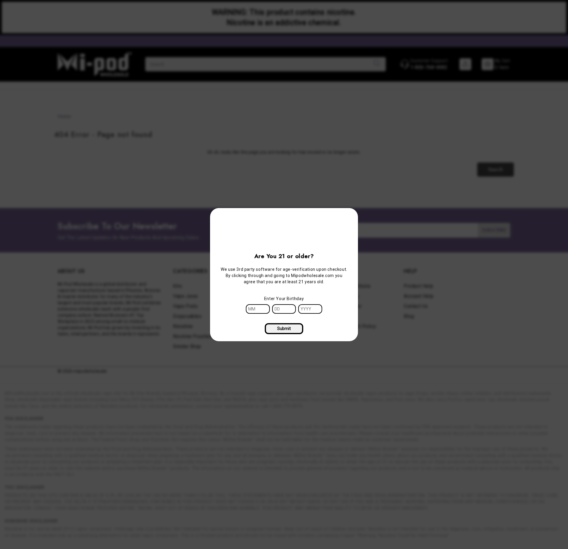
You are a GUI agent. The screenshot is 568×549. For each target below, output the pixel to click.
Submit (284, 328)
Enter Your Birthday (284, 298)
